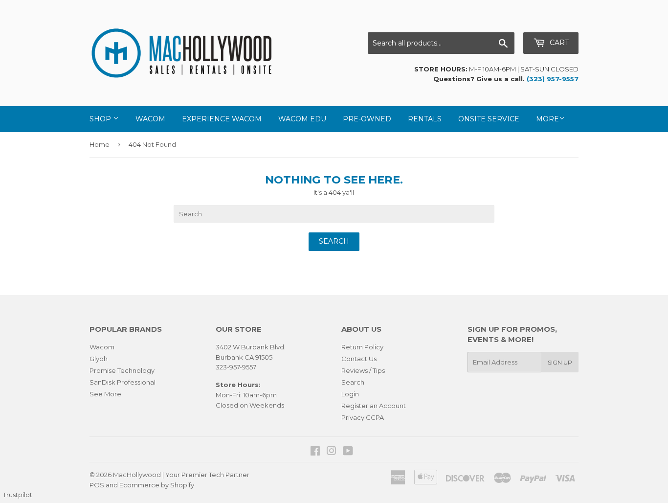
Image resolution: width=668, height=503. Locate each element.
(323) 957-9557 (553, 79)
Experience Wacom (222, 118)
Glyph (98, 359)
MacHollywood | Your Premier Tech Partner (181, 475)
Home (99, 144)
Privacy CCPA (362, 417)
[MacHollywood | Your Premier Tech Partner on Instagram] (331, 452)
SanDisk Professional (122, 382)
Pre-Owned (367, 118)
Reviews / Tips (363, 370)
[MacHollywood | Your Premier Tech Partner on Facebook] (315, 452)
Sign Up (560, 362)
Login (350, 394)
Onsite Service (488, 118)
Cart (558, 42)
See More (105, 394)
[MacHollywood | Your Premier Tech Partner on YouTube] (348, 452)
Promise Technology (122, 370)
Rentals (425, 118)
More (547, 118)
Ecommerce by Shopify (156, 485)
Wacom (150, 118)
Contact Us (359, 359)
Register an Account (373, 406)
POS (96, 485)
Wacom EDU (302, 118)
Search (352, 382)
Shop (101, 118)
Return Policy (362, 347)
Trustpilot (17, 495)
